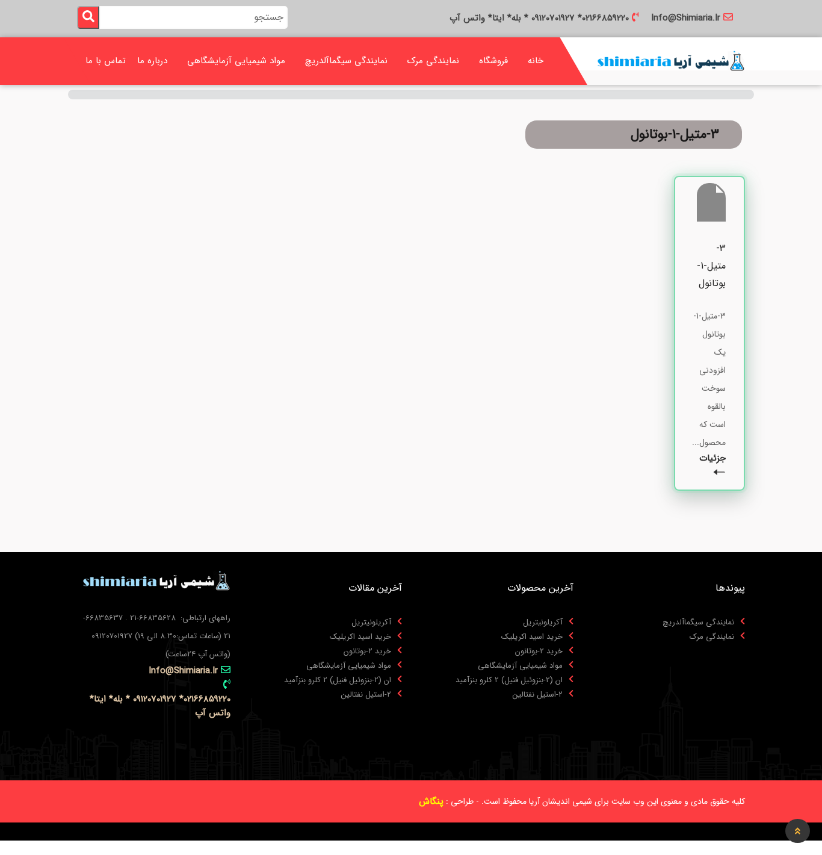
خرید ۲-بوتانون (539, 651)
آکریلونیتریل (543, 623)
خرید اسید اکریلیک (532, 637)
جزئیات (712, 458)
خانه (535, 61)
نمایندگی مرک (433, 61)
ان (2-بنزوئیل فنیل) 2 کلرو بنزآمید (509, 680)
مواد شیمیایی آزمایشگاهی (236, 61)
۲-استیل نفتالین (538, 695)
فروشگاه (493, 61)
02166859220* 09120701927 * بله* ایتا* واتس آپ (539, 18)
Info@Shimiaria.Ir (685, 18)
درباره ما (152, 61)
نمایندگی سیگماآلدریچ (346, 61)
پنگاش (431, 801)
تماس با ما (105, 61)
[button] (797, 831)
